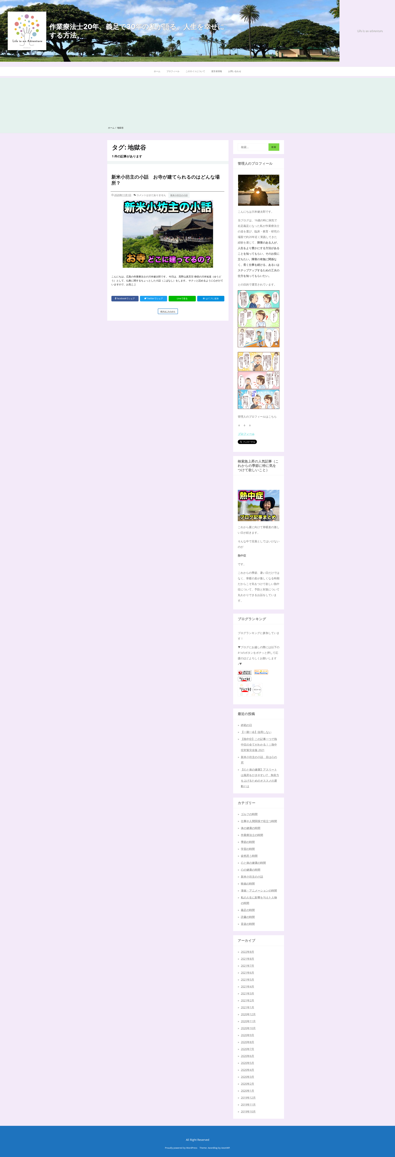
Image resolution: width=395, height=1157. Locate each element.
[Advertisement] (197, 99)
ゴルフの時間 (249, 814)
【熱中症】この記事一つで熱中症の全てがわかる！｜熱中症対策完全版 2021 (259, 744)
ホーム (157, 71)
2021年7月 (247, 965)
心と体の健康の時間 (253, 863)
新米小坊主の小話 (179, 195)
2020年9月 (247, 1035)
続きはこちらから (169, 312)
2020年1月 (247, 1090)
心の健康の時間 (250, 869)
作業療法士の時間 (252, 835)
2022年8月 (247, 952)
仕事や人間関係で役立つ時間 (259, 821)
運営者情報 (216, 71)
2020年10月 (248, 1028)
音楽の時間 (248, 924)
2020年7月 (247, 1049)
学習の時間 (248, 849)
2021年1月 (247, 1007)
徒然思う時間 (249, 856)
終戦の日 (246, 725)
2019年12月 (248, 1097)
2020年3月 (247, 1077)
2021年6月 (247, 972)
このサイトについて (195, 71)
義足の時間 (248, 910)
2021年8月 (247, 959)
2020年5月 (247, 1063)
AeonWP (225, 1147)
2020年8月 (247, 1042)
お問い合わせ (234, 71)
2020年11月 (248, 1021)
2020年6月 (247, 1056)
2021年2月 (247, 1000)
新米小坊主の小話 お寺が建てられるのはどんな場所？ (165, 180)
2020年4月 (247, 1070)
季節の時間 (248, 842)
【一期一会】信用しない (256, 732)
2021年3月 (247, 993)
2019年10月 (248, 1111)
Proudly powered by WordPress (181, 1147)
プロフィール (172, 71)
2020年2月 (247, 1084)
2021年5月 (247, 979)
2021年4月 (247, 986)
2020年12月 (248, 1014)
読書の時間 (248, 917)
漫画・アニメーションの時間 (259, 890)
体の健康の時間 (250, 828)
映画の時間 (248, 883)
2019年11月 (248, 1104)
